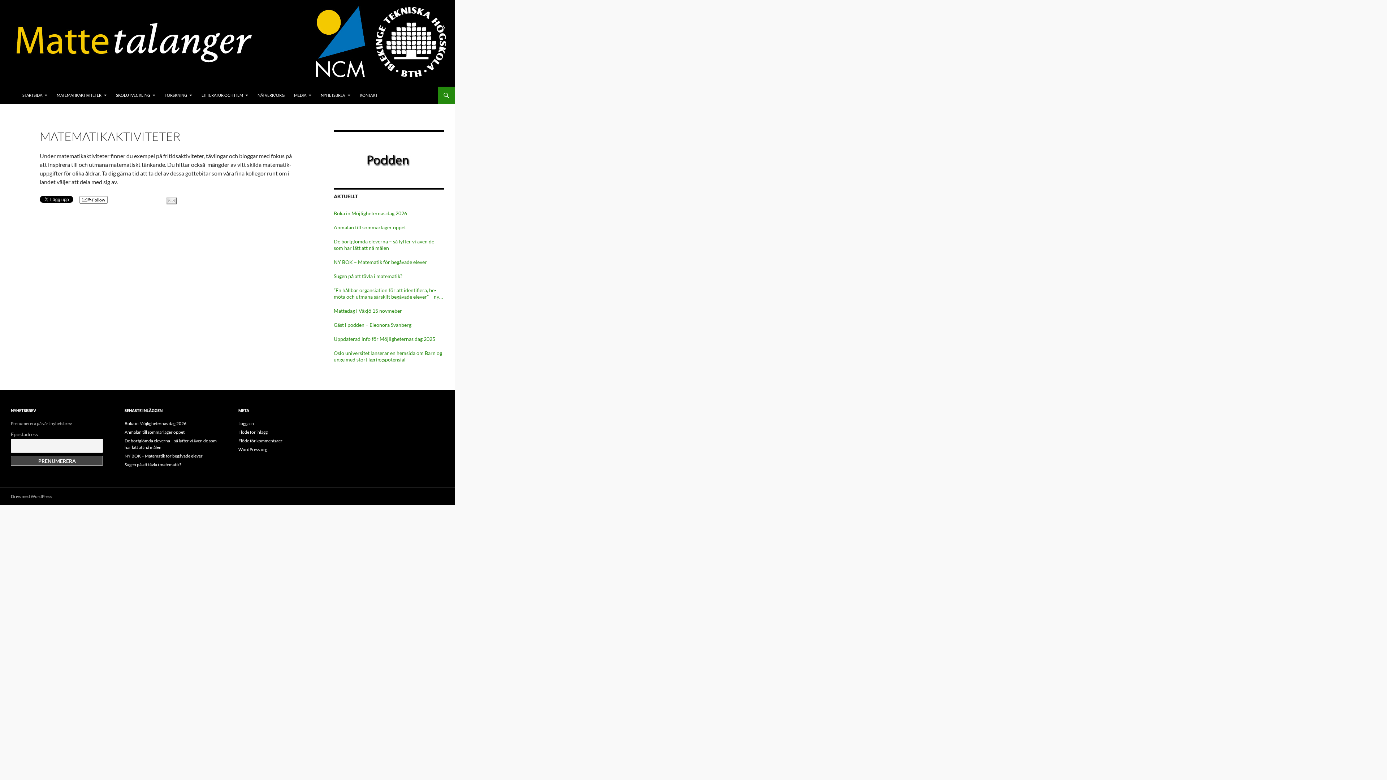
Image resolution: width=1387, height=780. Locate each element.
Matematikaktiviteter (79, 95)
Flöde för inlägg (253, 432)
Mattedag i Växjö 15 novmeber (368, 311)
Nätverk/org (271, 95)
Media (300, 95)
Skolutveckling (133, 95)
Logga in (246, 423)
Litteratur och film (222, 95)
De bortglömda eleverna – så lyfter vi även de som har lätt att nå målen (384, 244)
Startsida (32, 95)
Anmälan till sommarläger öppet (370, 227)
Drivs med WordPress (31, 496)
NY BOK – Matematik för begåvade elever (380, 262)
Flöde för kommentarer (260, 440)
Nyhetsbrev (333, 95)
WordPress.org (252, 449)
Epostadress (24, 434)
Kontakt (368, 95)
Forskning (176, 95)
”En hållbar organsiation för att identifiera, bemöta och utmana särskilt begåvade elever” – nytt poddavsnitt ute (388, 293)
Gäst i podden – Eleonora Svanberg (372, 325)
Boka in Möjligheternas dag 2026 (370, 213)
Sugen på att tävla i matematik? (368, 276)
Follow (98, 200)
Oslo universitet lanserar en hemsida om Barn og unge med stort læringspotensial (388, 356)
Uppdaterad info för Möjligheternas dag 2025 (384, 339)
